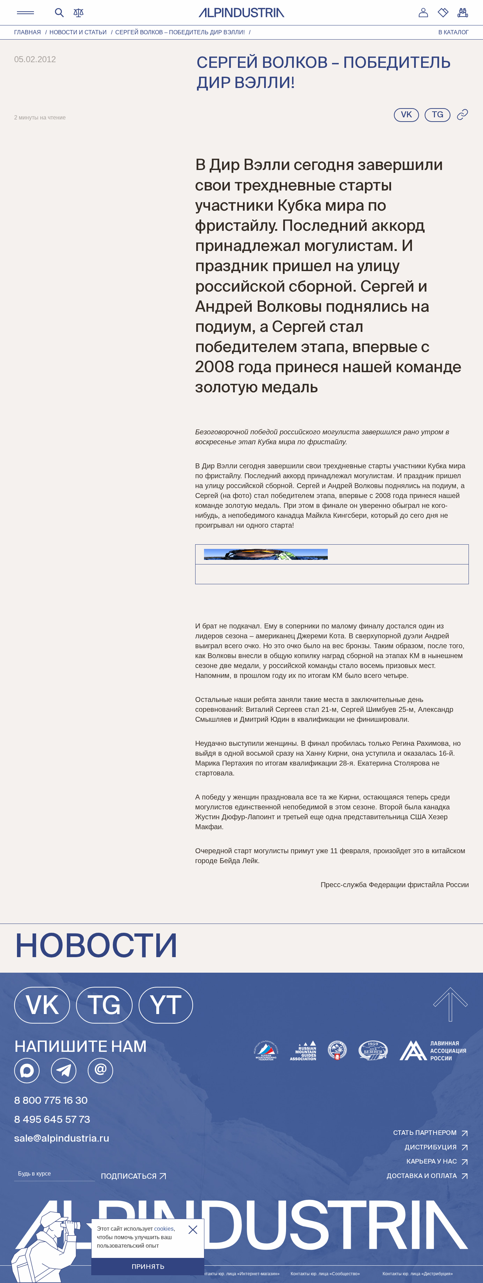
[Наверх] (450, 1005)
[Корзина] (463, 13)
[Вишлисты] (443, 13)
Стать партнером (425, 1133)
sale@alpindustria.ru (61, 1139)
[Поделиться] (462, 114)
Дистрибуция (431, 1147)
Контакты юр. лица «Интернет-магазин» (239, 1273)
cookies (164, 1229)
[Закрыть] (192, 1229)
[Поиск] (59, 12)
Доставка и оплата (421, 1176)
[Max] (27, 1070)
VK (42, 1007)
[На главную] (241, 12)
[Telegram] (63, 1070)
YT (166, 1007)
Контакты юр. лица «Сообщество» (325, 1273)
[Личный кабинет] (423, 13)
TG (104, 1007)
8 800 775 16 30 (51, 1101)
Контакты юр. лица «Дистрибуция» (418, 1273)
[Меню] (25, 12)
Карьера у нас (431, 1162)
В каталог (453, 32)
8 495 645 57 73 (52, 1120)
